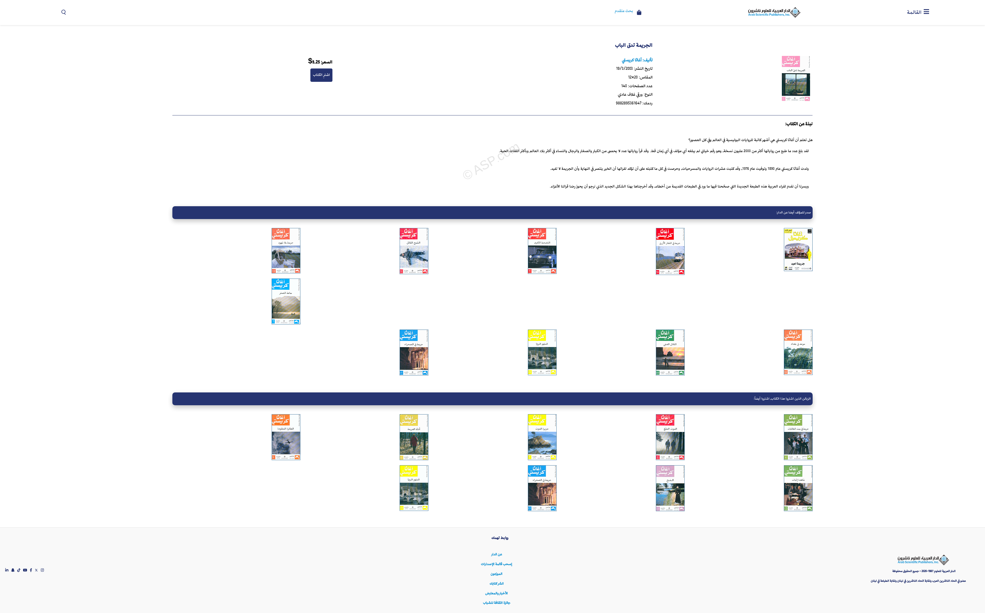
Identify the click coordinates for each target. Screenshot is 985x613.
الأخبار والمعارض (496, 593)
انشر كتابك (497, 583)
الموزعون (497, 574)
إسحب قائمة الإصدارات (496, 564)
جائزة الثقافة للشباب (496, 603)
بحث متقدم (624, 11)
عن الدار (496, 554)
